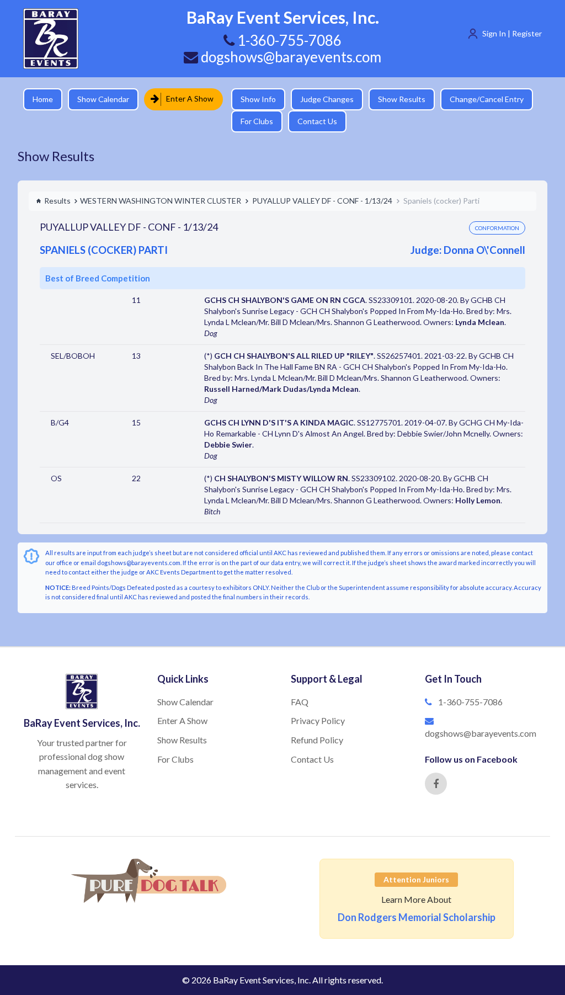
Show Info (250, 99)
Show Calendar (103, 99)
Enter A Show (186, 98)
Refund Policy (317, 740)
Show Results (393, 99)
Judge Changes (318, 99)
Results (57, 200)
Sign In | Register (512, 33)
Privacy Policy (318, 720)
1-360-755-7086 (470, 701)
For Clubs (248, 121)
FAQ (299, 701)
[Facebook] (436, 784)
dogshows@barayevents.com (289, 57)
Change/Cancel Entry (478, 99)
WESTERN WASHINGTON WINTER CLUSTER (160, 200)
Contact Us (309, 121)
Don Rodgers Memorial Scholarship (416, 917)
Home (43, 99)
